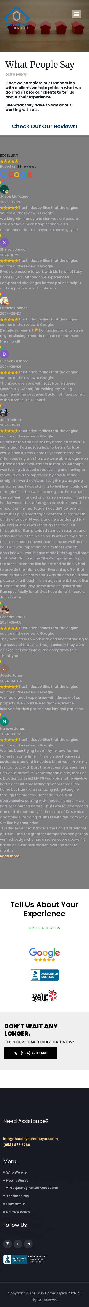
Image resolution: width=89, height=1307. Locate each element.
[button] (76, 14)
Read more (9, 855)
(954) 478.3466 (16, 1145)
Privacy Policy (18, 1212)
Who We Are (16, 1172)
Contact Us (16, 1204)
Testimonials (17, 1196)
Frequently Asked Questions (33, 1187)
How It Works (17, 1180)
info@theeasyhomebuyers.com (30, 1138)
